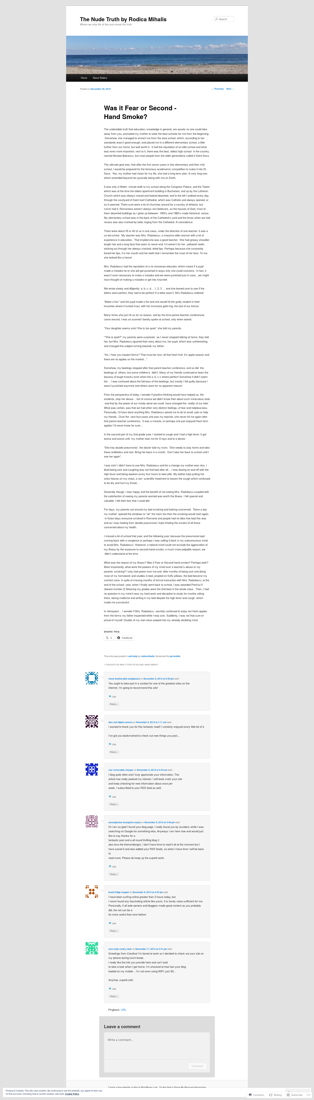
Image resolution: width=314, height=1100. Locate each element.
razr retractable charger (120, 769)
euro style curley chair (120, 949)
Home (84, 77)
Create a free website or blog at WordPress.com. (133, 1087)
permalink (175, 656)
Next (230, 88)
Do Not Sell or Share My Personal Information (182, 1087)
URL (123, 1009)
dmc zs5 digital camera (120, 722)
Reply (114, 703)
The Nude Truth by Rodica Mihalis (123, 19)
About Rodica (100, 77)
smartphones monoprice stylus (124, 822)
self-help (132, 656)
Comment (197, 1066)
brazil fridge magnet (118, 892)
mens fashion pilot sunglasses (124, 678)
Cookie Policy (72, 1093)
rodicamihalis (148, 656)
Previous (218, 88)
